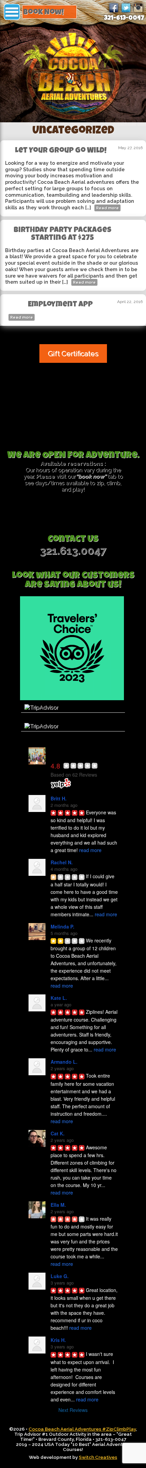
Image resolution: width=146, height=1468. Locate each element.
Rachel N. (62, 862)
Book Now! (43, 13)
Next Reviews (73, 1410)
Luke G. (60, 1276)
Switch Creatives (98, 1457)
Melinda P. (62, 926)
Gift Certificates (73, 353)
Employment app (60, 305)
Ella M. (58, 1204)
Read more (107, 208)
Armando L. (64, 1061)
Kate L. (59, 997)
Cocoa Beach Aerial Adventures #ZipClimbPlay (82, 1429)
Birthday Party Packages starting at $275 (62, 234)
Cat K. (58, 1133)
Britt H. (59, 798)
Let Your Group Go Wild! (61, 151)
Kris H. (58, 1340)
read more (90, 850)
